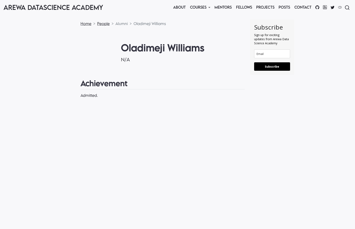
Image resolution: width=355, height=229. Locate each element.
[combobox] (347, 7)
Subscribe (272, 66)
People (103, 23)
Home (86, 23)
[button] (200, 7)
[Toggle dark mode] (339, 7)
